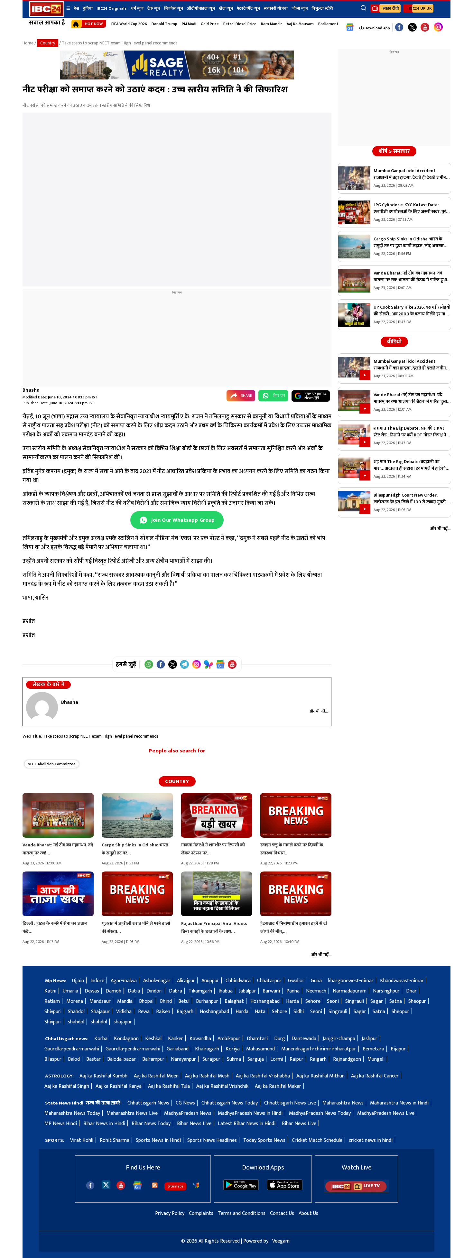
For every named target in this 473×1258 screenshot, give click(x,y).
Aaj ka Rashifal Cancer (375, 1076)
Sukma (234, 1059)
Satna (395, 1001)
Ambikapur (229, 1038)
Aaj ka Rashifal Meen (156, 1076)
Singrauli (354, 1001)
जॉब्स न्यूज (300, 8)
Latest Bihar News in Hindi (246, 1123)
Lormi (276, 1059)
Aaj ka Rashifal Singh (66, 1086)
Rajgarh (185, 1011)
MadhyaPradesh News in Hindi (250, 1113)
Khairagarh (207, 1049)
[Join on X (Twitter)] (173, 664)
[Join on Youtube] (232, 664)
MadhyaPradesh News (187, 1113)
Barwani (271, 991)
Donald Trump (164, 24)
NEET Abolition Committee (52, 764)
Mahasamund (260, 1049)
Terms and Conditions (241, 1213)
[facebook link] (399, 27)
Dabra (175, 991)
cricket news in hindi (371, 1140)
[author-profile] (42, 707)
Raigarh (318, 1059)
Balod (74, 1059)
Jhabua (225, 991)
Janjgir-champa (339, 1038)
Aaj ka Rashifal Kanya (119, 1086)
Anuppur (210, 980)
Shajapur (100, 1011)
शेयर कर (279, 395)
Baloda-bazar (121, 1059)
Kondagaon (126, 1038)
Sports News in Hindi (158, 1140)
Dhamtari (257, 1038)
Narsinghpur (386, 991)
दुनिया (88, 8)
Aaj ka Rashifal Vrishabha (263, 1076)
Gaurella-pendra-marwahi (71, 1049)
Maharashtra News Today (72, 1113)
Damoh (113, 991)
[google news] (350, 27)
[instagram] (438, 27)
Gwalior (296, 980)
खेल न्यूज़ (226, 8)
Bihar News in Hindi (104, 1123)
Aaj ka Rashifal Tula (169, 1086)
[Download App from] (241, 1188)
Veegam (281, 1241)
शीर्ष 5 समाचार (394, 151)
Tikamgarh (200, 991)
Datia (134, 991)
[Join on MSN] (208, 664)
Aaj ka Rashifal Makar (278, 1086)
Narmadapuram (349, 991)
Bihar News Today (151, 1123)
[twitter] (106, 1184)
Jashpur (369, 1038)
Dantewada (304, 1038)
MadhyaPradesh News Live (385, 1113)
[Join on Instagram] (196, 664)
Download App (377, 28)
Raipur (296, 1059)
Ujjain (78, 980)
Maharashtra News (343, 1103)
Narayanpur (183, 1059)
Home (28, 43)
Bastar (93, 1059)
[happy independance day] (177, 78)
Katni (50, 991)
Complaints (201, 1213)
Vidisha (124, 1011)
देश (76, 8)
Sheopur (417, 1001)
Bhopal (146, 1001)
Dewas (92, 991)
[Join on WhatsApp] (149, 664)
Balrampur (153, 1059)
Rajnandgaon (347, 1059)
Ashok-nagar (157, 980)
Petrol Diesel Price (239, 24)
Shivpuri (52, 1011)
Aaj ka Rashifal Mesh (207, 1076)
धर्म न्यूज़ (137, 8)
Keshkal (153, 1038)
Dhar (411, 991)
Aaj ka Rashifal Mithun (320, 1076)
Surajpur (211, 1059)
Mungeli (376, 1059)
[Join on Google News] (220, 664)
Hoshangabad (265, 1001)
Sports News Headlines (212, 1140)
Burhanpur (207, 1001)
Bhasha (31, 390)
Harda (292, 1001)
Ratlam (52, 1001)
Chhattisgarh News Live (290, 1103)
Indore (97, 980)
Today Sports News (264, 1140)
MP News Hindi (60, 1123)
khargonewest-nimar (351, 980)
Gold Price (210, 24)
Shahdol (76, 1011)
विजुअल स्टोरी (322, 8)
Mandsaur (100, 1001)
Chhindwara (238, 980)
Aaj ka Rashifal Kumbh (103, 1076)
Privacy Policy (169, 1213)
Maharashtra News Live (132, 1113)
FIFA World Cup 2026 (129, 24)
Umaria (70, 991)
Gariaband (178, 1049)
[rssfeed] (154, 1185)
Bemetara (373, 1049)
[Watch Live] (356, 1191)
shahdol (76, 1022)
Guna (316, 980)
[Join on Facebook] (161, 664)
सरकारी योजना (276, 8)
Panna (293, 991)
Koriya (233, 1049)
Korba (100, 1038)
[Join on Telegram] (184, 664)
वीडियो (394, 341)
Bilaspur (52, 1059)
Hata (260, 1011)
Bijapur (398, 1049)
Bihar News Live (194, 1123)
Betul (184, 1001)
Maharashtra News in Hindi (399, 1103)
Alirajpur (186, 980)
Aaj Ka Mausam (300, 24)
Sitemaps (175, 1186)
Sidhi (298, 1011)
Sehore (312, 1001)
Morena (74, 1001)
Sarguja (255, 1059)
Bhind (166, 1001)
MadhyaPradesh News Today (320, 1113)
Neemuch (316, 991)
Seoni (333, 1001)
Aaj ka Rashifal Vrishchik (222, 1086)
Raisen (163, 1011)
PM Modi (189, 24)
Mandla (125, 1001)
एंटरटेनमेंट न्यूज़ (248, 8)
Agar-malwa (124, 980)
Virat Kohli (81, 1140)
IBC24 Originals (112, 8)
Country (47, 43)
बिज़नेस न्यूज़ (173, 8)
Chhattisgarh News (148, 1103)
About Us (308, 1213)
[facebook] (90, 1185)
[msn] (196, 1185)
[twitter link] (412, 27)
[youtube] (425, 27)
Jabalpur (247, 991)
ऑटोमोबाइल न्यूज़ (201, 8)
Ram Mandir (271, 24)
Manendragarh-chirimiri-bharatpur (318, 1049)
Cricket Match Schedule (317, 1140)
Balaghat (234, 1001)
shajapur (123, 1022)
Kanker (175, 1038)
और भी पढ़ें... (319, 711)
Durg (279, 1038)
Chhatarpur (269, 980)
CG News (185, 1103)
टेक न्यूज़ (153, 8)
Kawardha (200, 1038)
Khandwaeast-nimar (402, 980)
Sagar (376, 1001)
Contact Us (282, 1213)
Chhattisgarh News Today (229, 1103)
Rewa (144, 1011)
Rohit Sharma (114, 1140)
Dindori (154, 991)
